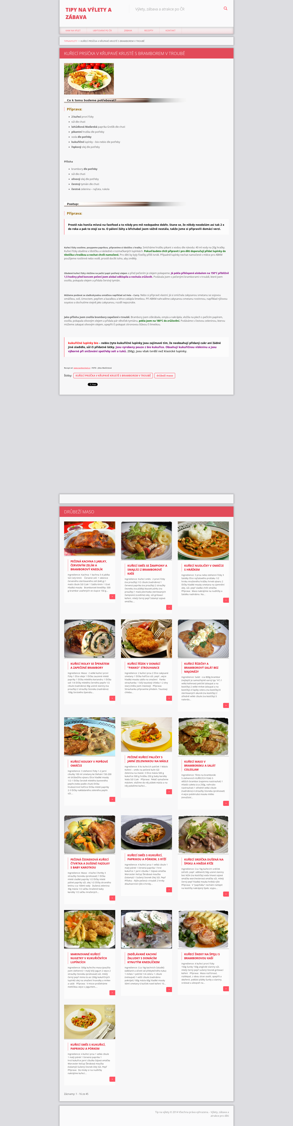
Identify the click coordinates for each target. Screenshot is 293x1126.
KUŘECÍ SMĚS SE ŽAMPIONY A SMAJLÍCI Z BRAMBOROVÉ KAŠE (147, 569)
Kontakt (170, 30)
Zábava (128, 30)
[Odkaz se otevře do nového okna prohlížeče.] (89, 79)
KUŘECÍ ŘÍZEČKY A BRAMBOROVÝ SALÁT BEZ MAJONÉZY (201, 667)
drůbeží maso (165, 375)
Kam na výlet (73, 30)
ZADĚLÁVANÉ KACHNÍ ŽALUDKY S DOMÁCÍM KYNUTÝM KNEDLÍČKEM (143, 958)
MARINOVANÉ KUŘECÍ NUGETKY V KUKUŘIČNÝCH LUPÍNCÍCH (89, 958)
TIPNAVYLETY (70, 41)
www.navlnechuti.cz (82, 368)
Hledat (225, 9)
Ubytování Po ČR (102, 30)
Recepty (148, 30)
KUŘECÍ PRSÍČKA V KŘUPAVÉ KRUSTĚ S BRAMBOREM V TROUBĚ (113, 375)
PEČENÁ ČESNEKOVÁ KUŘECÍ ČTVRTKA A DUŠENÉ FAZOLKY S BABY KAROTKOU (90, 863)
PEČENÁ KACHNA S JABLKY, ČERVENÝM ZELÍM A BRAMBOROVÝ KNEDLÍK (89, 565)
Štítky (67, 375)
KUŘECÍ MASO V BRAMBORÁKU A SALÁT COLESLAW (199, 765)
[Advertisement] (146, 419)
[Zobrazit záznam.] (89, 555)
